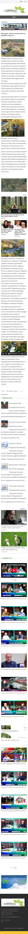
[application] (14, 348)
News (16, 391)
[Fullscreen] (25, 354)
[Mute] (22, 354)
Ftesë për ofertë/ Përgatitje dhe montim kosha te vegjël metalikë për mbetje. (18, 446)
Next (15, 579)
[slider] (12, 353)
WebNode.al (20, 928)
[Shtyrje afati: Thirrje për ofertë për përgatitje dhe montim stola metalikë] (4, 467)
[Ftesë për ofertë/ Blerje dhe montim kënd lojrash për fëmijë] (4, 424)
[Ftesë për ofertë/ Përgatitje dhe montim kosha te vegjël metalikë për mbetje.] (4, 446)
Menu (21, 1)
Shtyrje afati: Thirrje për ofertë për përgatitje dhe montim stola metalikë (17, 467)
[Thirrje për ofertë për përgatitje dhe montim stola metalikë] (4, 488)
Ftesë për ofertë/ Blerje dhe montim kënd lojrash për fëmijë (17, 424)
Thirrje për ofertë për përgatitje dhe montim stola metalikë (17, 488)
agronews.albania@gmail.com (11, 917)
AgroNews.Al (4, 394)
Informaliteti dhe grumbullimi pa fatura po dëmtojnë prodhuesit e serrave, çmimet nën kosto (17, 405)
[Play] (3, 354)
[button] (14, 348)
